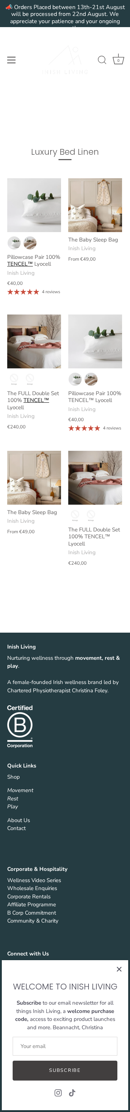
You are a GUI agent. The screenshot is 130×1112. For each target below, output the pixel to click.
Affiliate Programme (31, 904)
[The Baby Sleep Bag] (95, 205)
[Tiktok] (72, 1092)
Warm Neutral (29, 242)
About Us (18, 820)
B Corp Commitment (31, 912)
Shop (13, 776)
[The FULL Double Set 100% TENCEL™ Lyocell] (34, 341)
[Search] (102, 61)
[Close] (119, 969)
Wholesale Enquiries (32, 888)
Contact (16, 828)
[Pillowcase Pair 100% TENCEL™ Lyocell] (34, 205)
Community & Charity (32, 920)
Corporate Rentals (29, 896)
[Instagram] (58, 1092)
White (14, 242)
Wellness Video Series (34, 880)
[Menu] (12, 60)
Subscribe (65, 1070)
